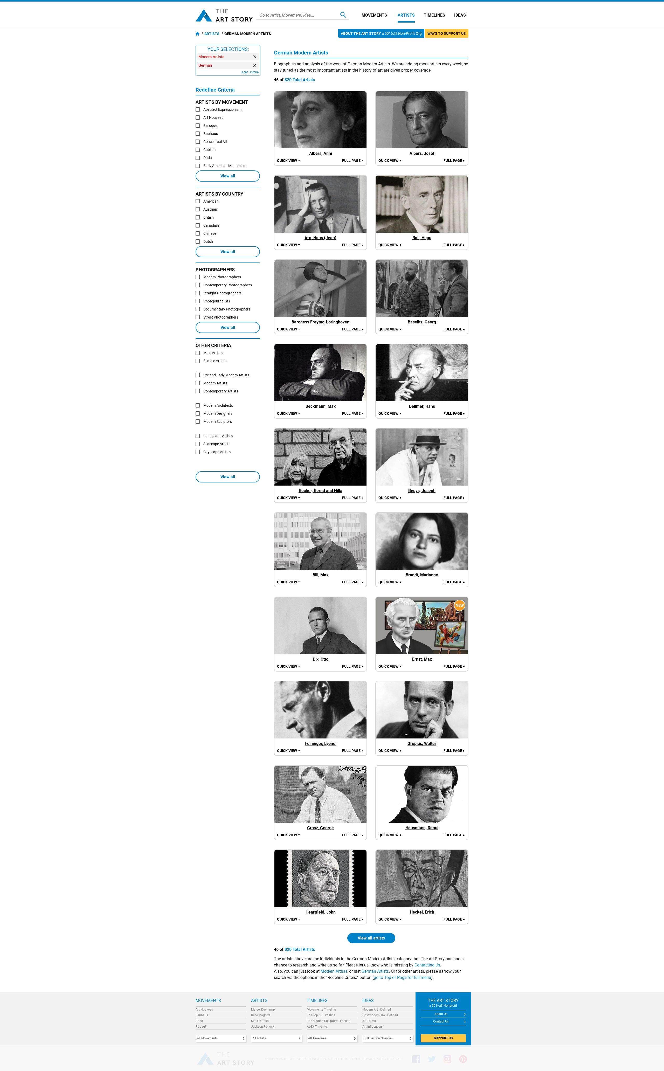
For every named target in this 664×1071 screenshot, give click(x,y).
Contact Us (441, 1021)
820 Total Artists (300, 79)
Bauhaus (202, 1015)
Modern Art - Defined (376, 1009)
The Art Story (224, 15)
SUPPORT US (443, 1038)
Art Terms (369, 1021)
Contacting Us (427, 965)
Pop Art (201, 1026)
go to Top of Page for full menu (402, 977)
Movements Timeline (321, 1009)
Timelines (434, 15)
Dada (199, 1021)
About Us (440, 1014)
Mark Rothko (260, 1021)
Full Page (353, 160)
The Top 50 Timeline (321, 1015)
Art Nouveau (204, 1009)
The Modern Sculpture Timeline (328, 1021)
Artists (406, 15)
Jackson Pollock (262, 1026)
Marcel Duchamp (263, 1009)
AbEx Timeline (317, 1026)
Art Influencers (372, 1026)
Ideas (460, 15)
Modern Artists (334, 971)
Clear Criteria (250, 72)
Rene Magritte (260, 1015)
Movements (374, 15)
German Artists (375, 971)
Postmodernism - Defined (380, 1015)
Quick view (288, 160)
